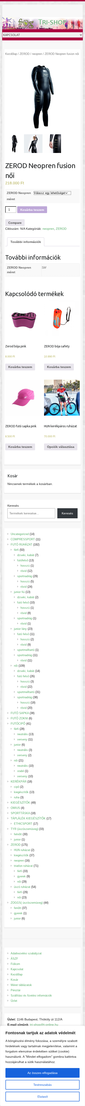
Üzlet (14, 1000)
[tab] (25, 241)
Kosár (14, 979)
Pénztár (15, 990)
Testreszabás (42, 1084)
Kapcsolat (17, 969)
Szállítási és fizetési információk (31, 995)
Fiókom (15, 964)
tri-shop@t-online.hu (44, 1024)
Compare (15, 222)
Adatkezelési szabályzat (26, 953)
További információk (25, 242)
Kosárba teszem (32, 210)
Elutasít (42, 1096)
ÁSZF (14, 958)
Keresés (13, 505)
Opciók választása (60, 447)
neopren (37, 54)
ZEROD (24, 54)
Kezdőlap (11, 54)
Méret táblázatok (21, 985)
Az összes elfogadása (42, 1073)
